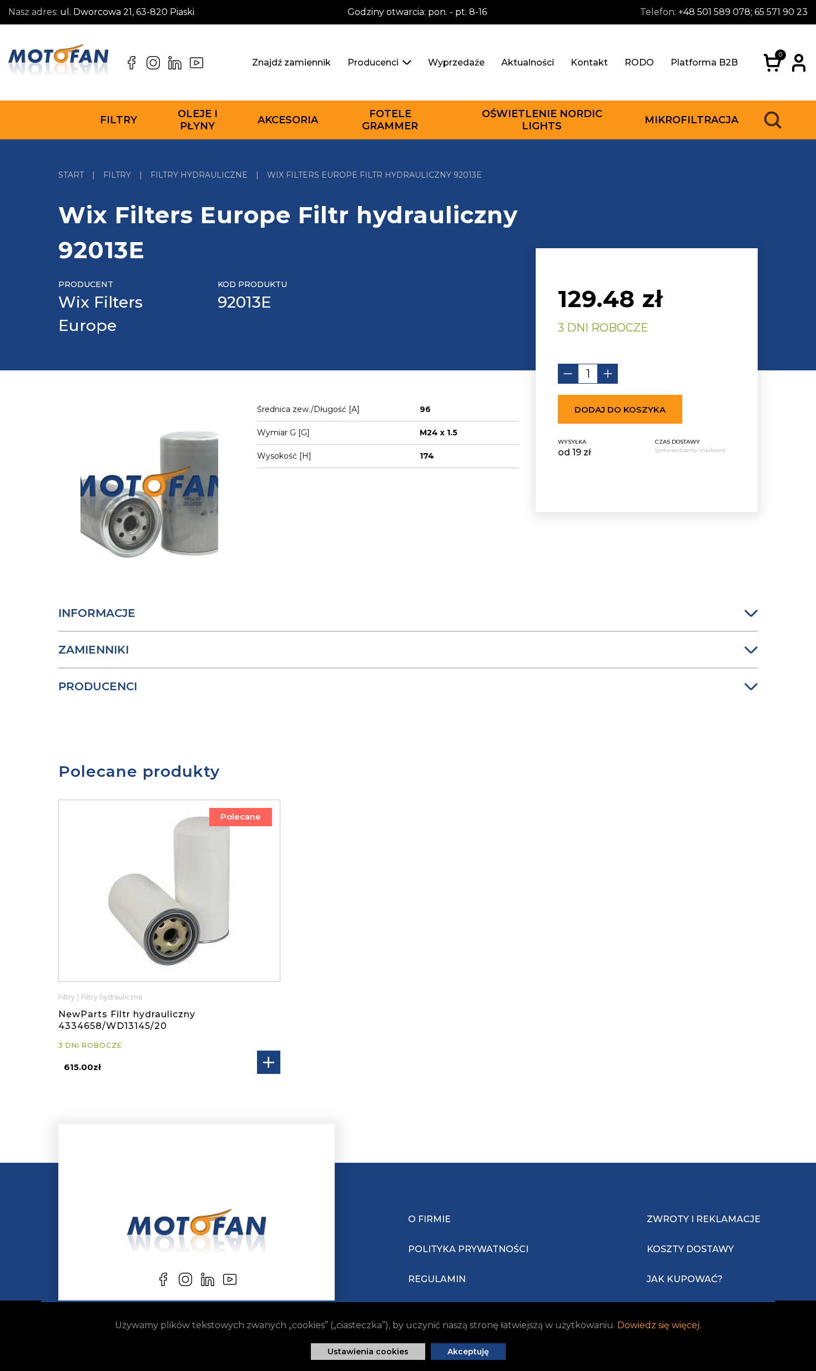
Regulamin (437, 1279)
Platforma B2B (704, 62)
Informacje (96, 613)
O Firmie (429, 1219)
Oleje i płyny (198, 120)
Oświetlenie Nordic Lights (542, 120)
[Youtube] (196, 62)
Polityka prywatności (468, 1249)
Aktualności (527, 62)
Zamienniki (93, 649)
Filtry (118, 120)
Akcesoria (288, 120)
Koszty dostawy (690, 1249)
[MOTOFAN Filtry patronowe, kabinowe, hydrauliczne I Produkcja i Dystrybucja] (58, 62)
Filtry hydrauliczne (112, 997)
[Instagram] (153, 62)
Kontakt (589, 62)
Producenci (373, 62)
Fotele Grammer (390, 120)
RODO (639, 62)
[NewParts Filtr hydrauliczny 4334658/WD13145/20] (169, 891)
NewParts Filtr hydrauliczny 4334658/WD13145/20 (126, 1020)
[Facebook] (131, 62)
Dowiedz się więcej (658, 1325)
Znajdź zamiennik (291, 62)
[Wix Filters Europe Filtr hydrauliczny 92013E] (149, 497)
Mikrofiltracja (691, 120)
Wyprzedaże (456, 62)
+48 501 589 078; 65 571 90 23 (743, 12)
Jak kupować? (685, 1279)
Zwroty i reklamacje (703, 1219)
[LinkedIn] (175, 62)
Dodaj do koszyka (620, 409)
